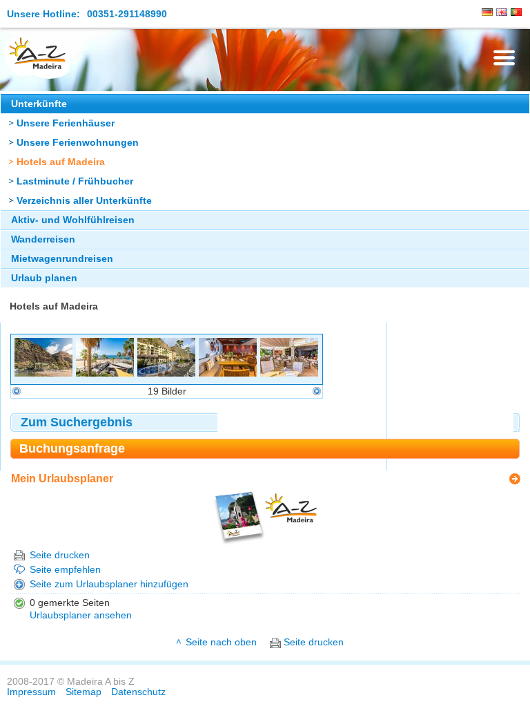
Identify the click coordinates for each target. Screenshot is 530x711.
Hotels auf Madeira (61, 162)
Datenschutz (138, 692)
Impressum (31, 692)
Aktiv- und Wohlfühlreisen (73, 220)
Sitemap (83, 692)
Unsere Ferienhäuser (66, 123)
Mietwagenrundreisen (62, 259)
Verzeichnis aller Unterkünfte (84, 201)
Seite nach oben (221, 642)
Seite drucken (60, 555)
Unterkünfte (39, 104)
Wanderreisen (43, 239)
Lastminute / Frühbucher (75, 181)
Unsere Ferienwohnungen (78, 143)
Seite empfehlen (65, 570)
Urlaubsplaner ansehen (81, 615)
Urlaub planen (44, 278)
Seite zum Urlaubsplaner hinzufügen (109, 584)
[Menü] (504, 58)
